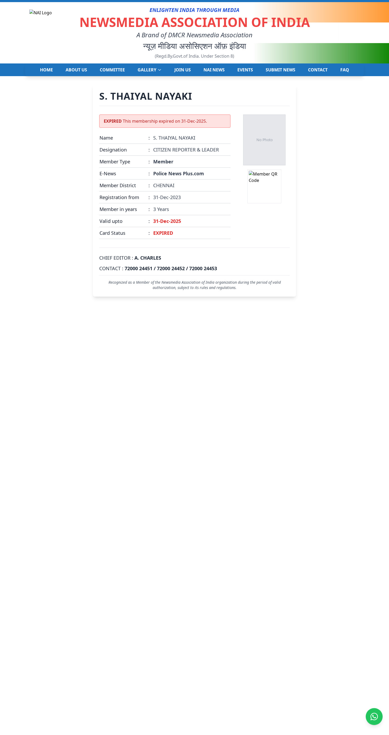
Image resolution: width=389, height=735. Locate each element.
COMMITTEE (112, 70)
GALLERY (147, 70)
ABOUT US (76, 70)
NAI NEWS (214, 70)
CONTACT (318, 70)
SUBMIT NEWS (280, 70)
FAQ (344, 70)
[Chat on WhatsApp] (374, 717)
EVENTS (245, 70)
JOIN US (182, 70)
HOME (46, 70)
